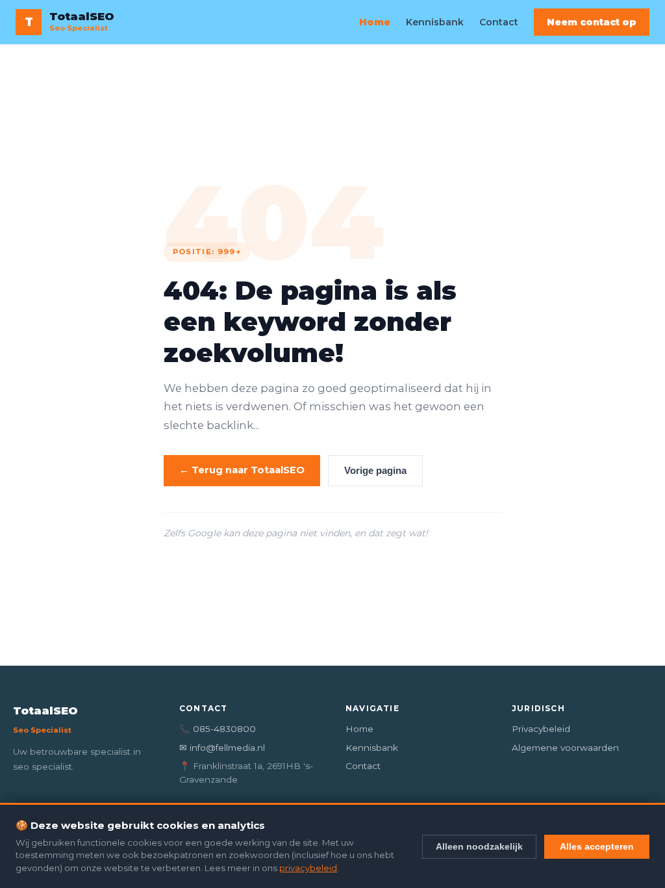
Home (374, 22)
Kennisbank (435, 22)
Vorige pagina (375, 470)
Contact (498, 22)
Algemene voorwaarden (565, 747)
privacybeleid (308, 868)
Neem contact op (591, 22)
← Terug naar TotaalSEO (242, 470)
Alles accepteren (597, 846)
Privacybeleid (541, 729)
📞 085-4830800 (217, 729)
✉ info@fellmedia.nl (222, 747)
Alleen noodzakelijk (479, 846)
